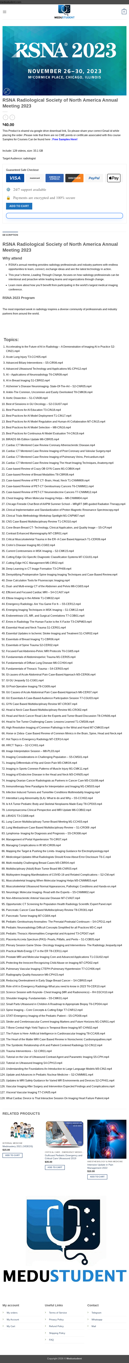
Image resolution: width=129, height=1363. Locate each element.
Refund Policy (56, 1326)
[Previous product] (12, 117)
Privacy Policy (56, 1319)
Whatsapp (97, 1319)
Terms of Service (58, 1312)
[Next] (126, 1154)
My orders (12, 1312)
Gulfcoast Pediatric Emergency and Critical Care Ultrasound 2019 (63, 1157)
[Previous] (2, 1154)
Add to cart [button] (12, 1155)
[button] (5, 12)
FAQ (51, 1339)
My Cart (11, 1326)
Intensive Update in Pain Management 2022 (100, 1166)
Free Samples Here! (64, 139)
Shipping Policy (57, 1333)
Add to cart (19, 206)
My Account (13, 1319)
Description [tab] (10, 235)
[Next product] (5, 117)
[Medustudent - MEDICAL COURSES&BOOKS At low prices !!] (64, 11)
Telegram (96, 1312)
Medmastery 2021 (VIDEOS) (18, 1146)
